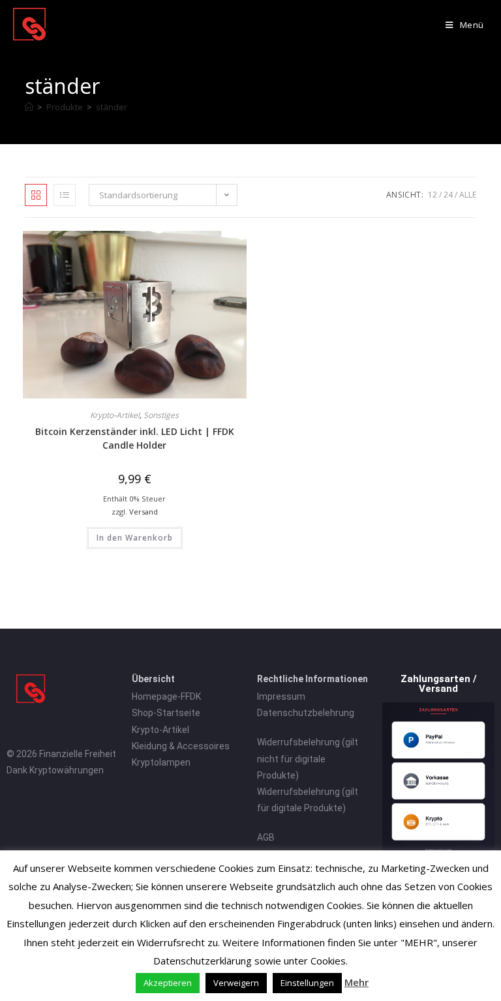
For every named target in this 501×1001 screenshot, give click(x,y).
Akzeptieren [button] (168, 983)
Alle (467, 194)
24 (448, 194)
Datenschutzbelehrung (305, 713)
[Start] (29, 107)
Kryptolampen (161, 762)
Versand (143, 511)
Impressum (281, 696)
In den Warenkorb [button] (135, 537)
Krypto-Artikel (115, 415)
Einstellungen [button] (307, 983)
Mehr (356, 982)
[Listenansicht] (64, 195)
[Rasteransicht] (36, 195)
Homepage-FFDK (166, 696)
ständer (111, 107)
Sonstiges (161, 415)
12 (432, 194)
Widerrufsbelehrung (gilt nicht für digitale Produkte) (307, 758)
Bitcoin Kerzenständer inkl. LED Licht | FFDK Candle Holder (134, 438)
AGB (266, 837)
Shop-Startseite (166, 713)
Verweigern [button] (236, 983)
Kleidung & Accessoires (181, 746)
